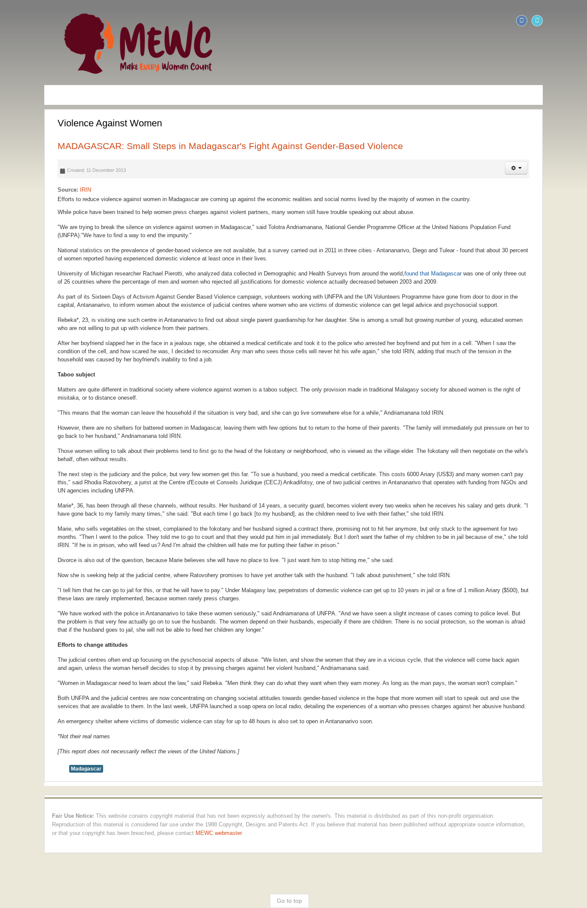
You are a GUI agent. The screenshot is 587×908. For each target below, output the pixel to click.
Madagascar (44, 736)
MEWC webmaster (543, 792)
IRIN (43, 189)
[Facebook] (563, 20)
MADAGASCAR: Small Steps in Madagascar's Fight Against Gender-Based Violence (188, 146)
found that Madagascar (390, 273)
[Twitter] (579, 20)
